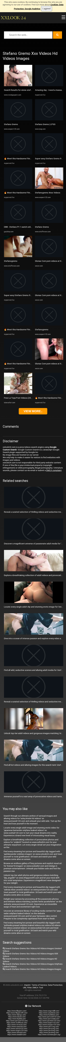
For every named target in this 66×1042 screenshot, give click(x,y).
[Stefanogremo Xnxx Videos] (49, 188)
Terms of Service (39, 985)
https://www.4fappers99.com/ (16, 1013)
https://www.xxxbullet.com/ (17, 1027)
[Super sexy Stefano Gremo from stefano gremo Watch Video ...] (18, 290)
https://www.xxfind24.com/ (16, 1033)
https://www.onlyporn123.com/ (49, 1025)
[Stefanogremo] (18, 256)
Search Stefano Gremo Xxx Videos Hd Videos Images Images (33, 969)
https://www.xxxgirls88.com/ (49, 1011)
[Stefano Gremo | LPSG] (49, 119)
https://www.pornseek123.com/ (49, 1017)
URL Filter (27, 987)
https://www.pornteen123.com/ (49, 1021)
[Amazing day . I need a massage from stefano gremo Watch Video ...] (49, 85)
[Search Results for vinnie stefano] (18, 85)
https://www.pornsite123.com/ (17, 1021)
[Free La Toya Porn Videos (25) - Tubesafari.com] (18, 393)
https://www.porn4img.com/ (49, 1033)
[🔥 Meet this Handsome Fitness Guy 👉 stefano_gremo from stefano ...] (18, 154)
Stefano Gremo (11, 124)
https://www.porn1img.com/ (49, 1027)
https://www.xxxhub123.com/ (16, 1029)
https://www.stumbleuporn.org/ (49, 1035)
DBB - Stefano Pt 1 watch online (18, 227)
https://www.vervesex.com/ (17, 1025)
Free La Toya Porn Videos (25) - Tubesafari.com (25, 398)
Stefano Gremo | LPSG (45, 124)
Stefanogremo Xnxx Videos (47, 192)
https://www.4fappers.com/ (17, 1011)
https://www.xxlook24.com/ (16, 1035)
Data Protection (55, 985)
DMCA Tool (38, 987)
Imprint (27, 985)
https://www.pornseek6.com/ (49, 1019)
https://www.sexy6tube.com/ (49, 1013)
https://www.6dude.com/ (17, 1017)
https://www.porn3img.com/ (49, 1031)
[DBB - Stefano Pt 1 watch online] (18, 222)
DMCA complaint (54, 470)
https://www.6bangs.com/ (17, 1015)
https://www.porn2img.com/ (49, 1029)
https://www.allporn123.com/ (49, 1023)
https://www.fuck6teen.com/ (49, 1015)
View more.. (33, 411)
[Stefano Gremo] (18, 119)
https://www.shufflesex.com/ (17, 1023)
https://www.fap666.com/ (17, 1019)
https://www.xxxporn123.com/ (17, 1031)
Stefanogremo (10, 261)
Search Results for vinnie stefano (19, 90)
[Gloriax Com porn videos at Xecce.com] (49, 256)
